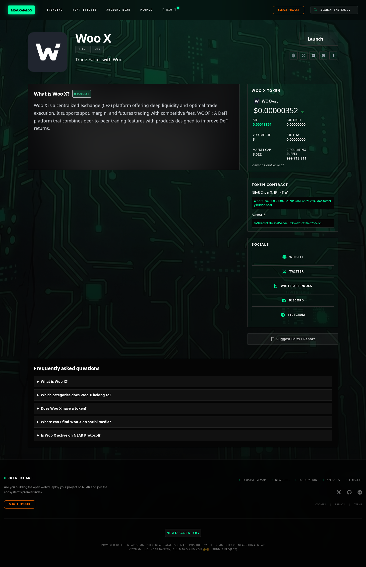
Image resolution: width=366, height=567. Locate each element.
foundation (306, 479)
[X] (339, 492)
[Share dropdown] (333, 55)
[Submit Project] (224, 549)
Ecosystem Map (252, 479)
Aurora (257, 214)
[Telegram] (313, 55)
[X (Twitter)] (303, 55)
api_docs (331, 479)
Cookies (320, 504)
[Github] (349, 492)
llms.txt (354, 479)
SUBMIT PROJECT (288, 9)
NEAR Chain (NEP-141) (268, 192)
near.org (281, 479)
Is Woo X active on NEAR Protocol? (71, 435)
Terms (358, 504)
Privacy (340, 504)
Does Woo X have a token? (64, 408)
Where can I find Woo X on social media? (76, 421)
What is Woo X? (54, 381)
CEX (98, 49)
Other (83, 49)
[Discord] (323, 55)
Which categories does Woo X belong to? (76, 395)
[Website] (294, 55)
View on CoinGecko (266, 165)
